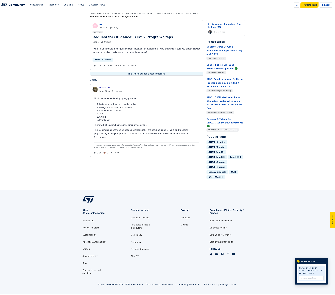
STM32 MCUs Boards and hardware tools (222, 130)
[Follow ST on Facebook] (227, 254)
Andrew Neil (104, 88)
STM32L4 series (216, 162)
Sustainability (89, 235)
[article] (147, 120)
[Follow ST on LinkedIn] (216, 254)
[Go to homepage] (101, 202)
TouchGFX (235, 157)
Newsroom (136, 242)
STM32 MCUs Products (184, 13)
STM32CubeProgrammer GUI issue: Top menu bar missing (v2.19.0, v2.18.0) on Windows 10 (225, 83)
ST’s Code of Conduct (220, 235)
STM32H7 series (216, 142)
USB (233, 172)
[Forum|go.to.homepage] (13, 5)
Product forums (146, 13)
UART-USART (215, 177)
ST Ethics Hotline (218, 228)
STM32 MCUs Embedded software (220, 112)
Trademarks (195, 284)
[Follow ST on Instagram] (222, 254)
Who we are (88, 221)
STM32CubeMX (216, 152)
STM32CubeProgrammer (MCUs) (219, 91)
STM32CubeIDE (216, 157)
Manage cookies (228, 284)
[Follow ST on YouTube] (233, 254)
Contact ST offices (140, 218)
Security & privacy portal (222, 242)
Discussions (130, 13)
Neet (101, 24)
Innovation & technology (94, 242)
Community (136, 235)
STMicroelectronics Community (105, 13)
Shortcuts (185, 218)
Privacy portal (210, 284)
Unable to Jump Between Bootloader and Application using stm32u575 (224, 50)
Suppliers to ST (90, 256)
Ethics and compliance (221, 221)
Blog (84, 263)
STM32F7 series (216, 167)
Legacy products (217, 172)
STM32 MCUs (163, 13)
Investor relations (90, 228)
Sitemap (184, 225)
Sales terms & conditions (173, 284)
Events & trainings (140, 249)
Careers (86, 249)
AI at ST (135, 256)
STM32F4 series (102, 59)
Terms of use (152, 284)
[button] (309, 5)
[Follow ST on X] (211, 254)
